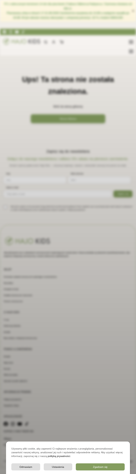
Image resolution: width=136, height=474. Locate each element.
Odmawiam (25, 466)
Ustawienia (58, 466)
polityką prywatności (59, 456)
